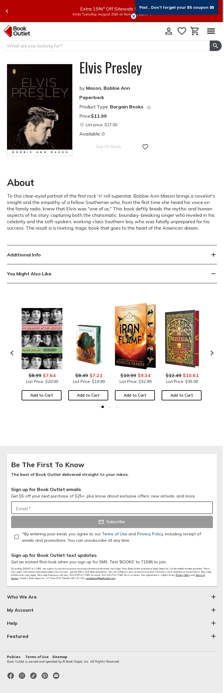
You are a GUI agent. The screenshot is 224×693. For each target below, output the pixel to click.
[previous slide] (7, 11)
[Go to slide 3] (117, 407)
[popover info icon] (149, 107)
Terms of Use (37, 657)
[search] (216, 46)
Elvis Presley (110, 67)
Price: (93, 116)
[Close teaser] (133, 16)
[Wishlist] (181, 31)
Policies (14, 657)
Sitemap (59, 657)
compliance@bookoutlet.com (100, 578)
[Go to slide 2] (109, 407)
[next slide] (210, 353)
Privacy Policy (183, 575)
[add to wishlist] (145, 147)
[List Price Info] (81, 124)
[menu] (211, 31)
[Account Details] (168, 31)
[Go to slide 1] (103, 407)
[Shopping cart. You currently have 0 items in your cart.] (195, 31)
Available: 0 (92, 134)
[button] (176, 7)
